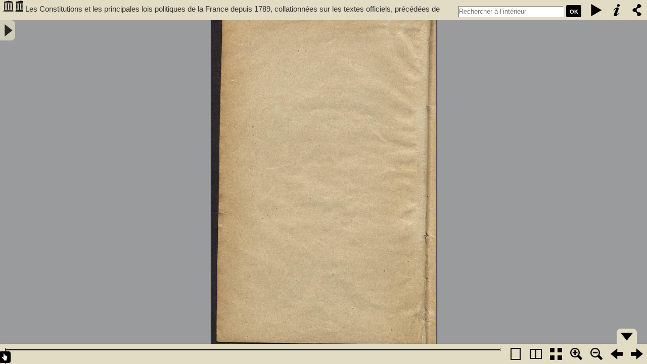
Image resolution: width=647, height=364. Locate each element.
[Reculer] (617, 354)
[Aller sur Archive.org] (13, 10)
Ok (574, 12)
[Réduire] (596, 354)
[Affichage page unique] (515, 354)
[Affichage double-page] (536, 354)
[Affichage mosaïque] (556, 354)
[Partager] (637, 10)
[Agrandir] (576, 354)
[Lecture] (596, 10)
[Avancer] (637, 354)
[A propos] (617, 10)
